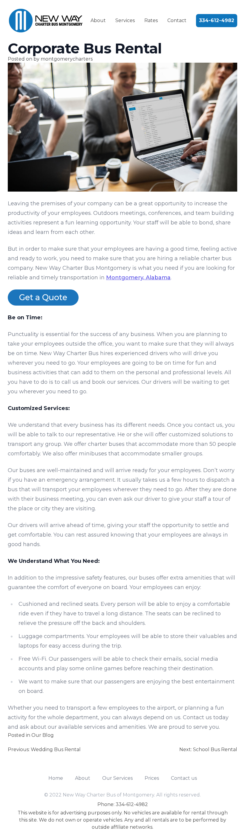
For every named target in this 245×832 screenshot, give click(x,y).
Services (125, 20)
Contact (176, 20)
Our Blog (42, 735)
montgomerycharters (67, 59)
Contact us (184, 778)
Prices (152, 778)
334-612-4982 (216, 20)
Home (55, 778)
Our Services (117, 778)
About (98, 20)
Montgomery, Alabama (138, 277)
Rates (151, 20)
